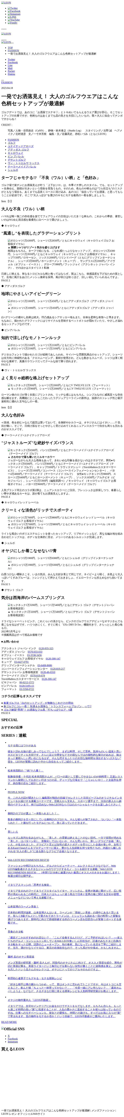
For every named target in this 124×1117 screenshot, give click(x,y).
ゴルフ (12, 142)
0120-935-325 (46, 648)
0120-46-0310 (48, 672)
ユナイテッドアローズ (21, 146)
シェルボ (13, 170)
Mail (10, 68)
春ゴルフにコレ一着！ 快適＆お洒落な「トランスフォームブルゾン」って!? (47, 706)
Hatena (11, 74)
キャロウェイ (15, 153)
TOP (10, 47)
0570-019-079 (37, 675)
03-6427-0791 (21, 662)
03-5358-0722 (26, 689)
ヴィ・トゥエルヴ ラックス (23, 163)
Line (10, 65)
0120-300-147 (53, 658)
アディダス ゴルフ (18, 149)
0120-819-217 (57, 668)
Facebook (13, 62)
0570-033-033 (35, 651)
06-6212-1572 (26, 682)
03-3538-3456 (34, 655)
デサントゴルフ (17, 159)
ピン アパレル (16, 156)
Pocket (11, 71)
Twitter (11, 59)
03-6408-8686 (44, 665)
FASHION (13, 50)
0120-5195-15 (26, 685)
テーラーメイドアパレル (22, 166)
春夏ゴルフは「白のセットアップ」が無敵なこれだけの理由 (38, 703)
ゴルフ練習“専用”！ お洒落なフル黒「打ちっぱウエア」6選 (38, 709)
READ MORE (9, 1022)
